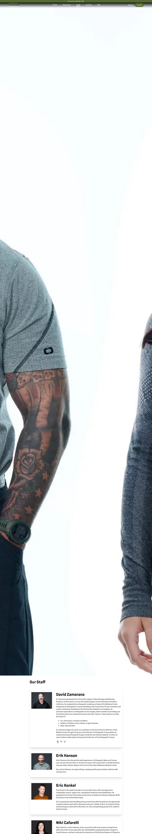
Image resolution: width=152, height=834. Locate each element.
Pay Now (139, 5)
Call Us (130, 5)
